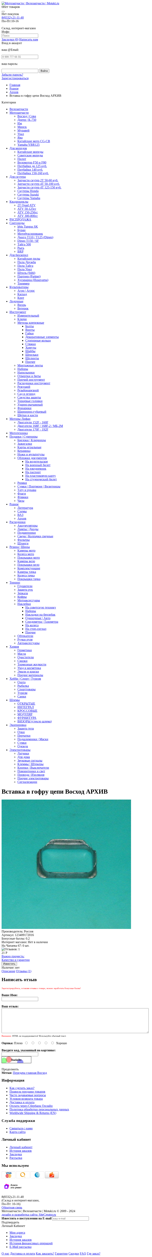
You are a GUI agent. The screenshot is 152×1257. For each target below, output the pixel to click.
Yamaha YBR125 (28, 144)
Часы (20, 500)
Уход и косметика (29, 668)
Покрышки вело (28, 564)
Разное (14, 504)
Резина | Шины (20, 547)
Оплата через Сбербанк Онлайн (31, 1105)
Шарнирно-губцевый (31, 411)
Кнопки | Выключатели (33, 767)
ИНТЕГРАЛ (25, 707)
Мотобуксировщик (30, 233)
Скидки (73, 1253)
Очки (21, 732)
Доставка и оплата (22, 1102)
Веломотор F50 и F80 (31, 162)
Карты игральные (29, 447)
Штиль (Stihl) (26, 272)
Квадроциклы (19, 201)
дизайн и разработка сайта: (29, 1214)
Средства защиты (29, 397)
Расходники (18, 522)
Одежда (22, 746)
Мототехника (19, 433)
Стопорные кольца (38, 340)
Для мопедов (18, 148)
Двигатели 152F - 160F (32, 422)
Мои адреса (17, 1232)
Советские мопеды (30, 155)
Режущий (23, 386)
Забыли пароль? (12, 74)
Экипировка (18, 725)
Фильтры (23, 539)
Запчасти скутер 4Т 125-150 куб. (39, 187)
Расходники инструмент (33, 383)
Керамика (23, 450)
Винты (30, 329)
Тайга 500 (24, 244)
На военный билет (37, 465)
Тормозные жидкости (31, 664)
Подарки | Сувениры (24, 436)
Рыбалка (23, 685)
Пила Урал (24, 269)
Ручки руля (24, 639)
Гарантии (61, 1253)
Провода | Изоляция (30, 774)
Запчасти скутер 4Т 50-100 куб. (38, 184)
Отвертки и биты (29, 376)
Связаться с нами (21, 1128)
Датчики (23, 753)
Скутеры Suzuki (28, 194)
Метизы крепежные (30, 322)
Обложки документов (32, 458)
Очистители (25, 657)
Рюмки (22, 483)
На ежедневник (35, 468)
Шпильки (31, 354)
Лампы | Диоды (27, 529)
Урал (20, 134)
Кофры (22, 596)
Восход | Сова (26, 116)
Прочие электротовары (33, 778)
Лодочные (16, 301)
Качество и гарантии (16, 958)
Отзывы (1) (23, 971)
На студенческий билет (41, 479)
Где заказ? (93, 1253)
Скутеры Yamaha (28, 198)
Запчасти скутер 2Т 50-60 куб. (37, 180)
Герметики (24, 650)
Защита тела (25, 728)
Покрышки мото (28, 557)
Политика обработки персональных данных (39, 1109)
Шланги (22, 543)
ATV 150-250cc (27, 212)
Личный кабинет (21, 1147)
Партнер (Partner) (29, 276)
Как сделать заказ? (22, 1088)
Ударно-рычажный (30, 404)
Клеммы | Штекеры (30, 764)
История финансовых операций (31, 1243)
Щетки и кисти (27, 415)
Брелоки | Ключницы (31, 440)
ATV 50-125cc (26, 208)
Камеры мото (26, 550)
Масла (21, 653)
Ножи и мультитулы (31, 454)
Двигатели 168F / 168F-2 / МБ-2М (40, 426)
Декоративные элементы (42, 337)
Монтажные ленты (30, 365)
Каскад (22, 294)
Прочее (30, 361)
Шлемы (15, 700)
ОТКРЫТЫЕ (26, 703)
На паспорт (33, 472)
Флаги (21, 493)
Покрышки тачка (28, 579)
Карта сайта (18, 1132)
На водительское (36, 461)
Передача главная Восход (30, 1072)
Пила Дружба (26, 262)
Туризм (22, 693)
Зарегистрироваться (15, 78)
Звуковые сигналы (29, 760)
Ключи (22, 319)
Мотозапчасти (19, 112)
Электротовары (20, 750)
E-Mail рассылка (20, 1246)
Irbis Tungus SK (27, 226)
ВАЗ (20, 515)
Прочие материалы (30, 675)
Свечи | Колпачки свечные (35, 536)
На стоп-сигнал (35, 628)
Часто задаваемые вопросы (28, 1095)
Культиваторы (19, 287)
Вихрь (21, 305)
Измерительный (28, 315)
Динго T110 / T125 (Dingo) (35, 237)
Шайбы (30, 351)
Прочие (30, 632)
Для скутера (18, 176)
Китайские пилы (28, 258)
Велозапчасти (19, 109)
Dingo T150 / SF (28, 240)
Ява (20, 137)
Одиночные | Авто (37, 618)
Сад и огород (26, 394)
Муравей (23, 130)
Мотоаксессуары (28, 600)
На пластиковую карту (40, 475)
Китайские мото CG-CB (33, 141)
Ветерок (22, 308)
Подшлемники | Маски (32, 739)
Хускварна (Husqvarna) (32, 280)
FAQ (83, 1253)
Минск (22, 127)
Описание (8, 971)
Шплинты (32, 358)
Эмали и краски (28, 671)
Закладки (16, 1154)
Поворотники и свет (31, 771)
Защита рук (25, 589)
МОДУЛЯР (24, 714)
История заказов (21, 1150)
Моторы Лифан (20, 418)
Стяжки (30, 344)
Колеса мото (25, 554)
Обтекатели (25, 636)
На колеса (32, 625)
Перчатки (23, 735)
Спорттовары (26, 689)
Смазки (22, 661)
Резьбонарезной (28, 390)
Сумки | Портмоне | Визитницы (38, 486)
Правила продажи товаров (27, 1091)
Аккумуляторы (27, 525)
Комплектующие (28, 568)
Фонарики (24, 408)
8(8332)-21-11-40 (13, 17)
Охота (21, 682)
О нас (5, 1253)
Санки (21, 696)
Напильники (26, 372)
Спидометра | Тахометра (41, 621)
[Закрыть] (3, 11)
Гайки (29, 333)
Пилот (21, 159)
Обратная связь (12, 1207)
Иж (19, 123)
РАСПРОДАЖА (20, 219)
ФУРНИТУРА (26, 717)
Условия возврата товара (26, 1098)
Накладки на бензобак (40, 614)
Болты (29, 326)
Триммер (23, 283)
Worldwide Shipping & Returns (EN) (33, 1113)
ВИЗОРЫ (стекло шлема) (34, 721)
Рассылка (16, 1158)
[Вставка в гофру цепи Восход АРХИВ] (66, 927)
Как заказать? (45, 1253)
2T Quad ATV (26, 205)
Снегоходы (17, 223)
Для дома (23, 757)
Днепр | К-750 (26, 119)
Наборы (22, 369)
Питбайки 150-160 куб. (33, 173)
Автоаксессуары (28, 643)
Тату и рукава (26, 490)
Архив (21, 518)
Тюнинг (15, 582)
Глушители (24, 586)
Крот (20, 297)
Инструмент (18, 312)
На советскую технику (40, 607)
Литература (25, 507)
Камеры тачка (26, 572)
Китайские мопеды (30, 151)
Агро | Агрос (26, 290)
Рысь (20, 248)
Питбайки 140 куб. (30, 169)
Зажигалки (24, 443)
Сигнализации (27, 782)
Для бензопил (19, 255)
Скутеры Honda (28, 191)
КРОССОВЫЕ (27, 710)
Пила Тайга (25, 265)
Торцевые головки (30, 401)
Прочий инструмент (31, 379)
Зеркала (22, 593)
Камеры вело (26, 561)
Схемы (22, 511)
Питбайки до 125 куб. (32, 166)
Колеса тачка (26, 575)
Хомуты (30, 347)
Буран (21, 230)
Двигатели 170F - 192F (32, 429)
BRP (20, 251)
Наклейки (24, 604)
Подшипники (26, 532)
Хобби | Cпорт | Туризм (25, 678)
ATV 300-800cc (27, 216)
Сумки (22, 742)
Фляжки (22, 497)
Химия (14, 646)
